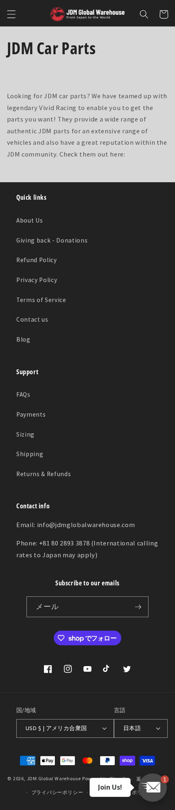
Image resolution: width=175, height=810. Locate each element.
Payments (31, 414)
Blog (23, 339)
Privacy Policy (36, 280)
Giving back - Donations (52, 240)
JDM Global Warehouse (54, 779)
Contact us (32, 319)
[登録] (138, 607)
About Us (29, 220)
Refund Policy (36, 260)
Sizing (25, 434)
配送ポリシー (137, 792)
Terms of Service (41, 300)
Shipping (29, 454)
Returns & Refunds (43, 474)
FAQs (23, 394)
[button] (11, 14)
